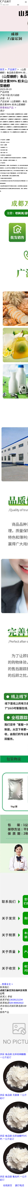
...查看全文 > (6, 984)
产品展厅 (12, 69)
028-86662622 (16, 1003)
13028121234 (16, 999)
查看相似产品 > (8, 107)
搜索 (18, 4)
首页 (2, 69)
